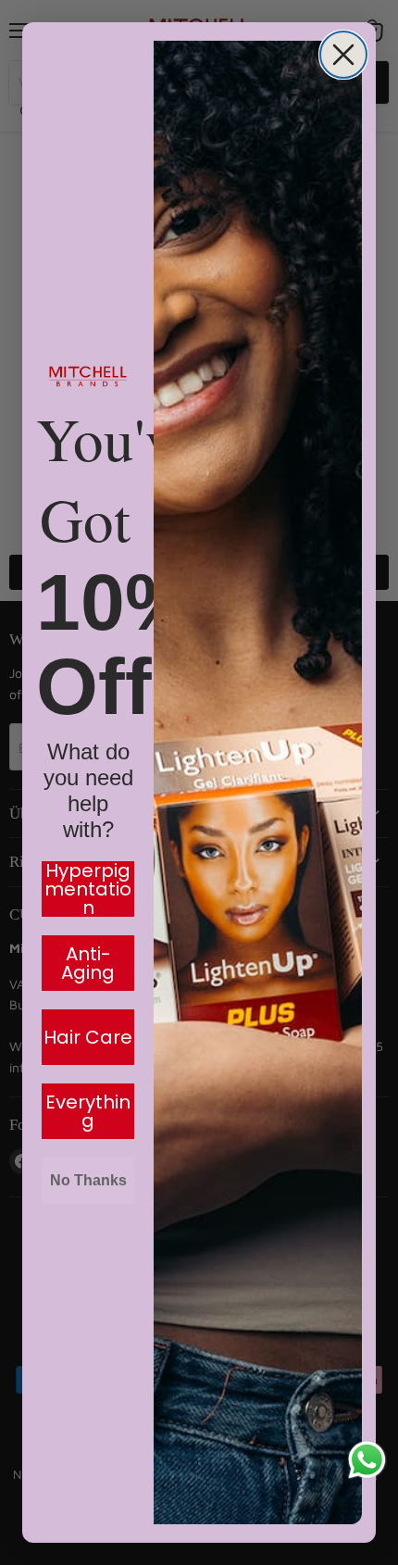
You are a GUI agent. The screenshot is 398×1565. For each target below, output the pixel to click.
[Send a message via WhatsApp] (367, 1460)
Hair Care (88, 1037)
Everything (88, 1111)
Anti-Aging (88, 963)
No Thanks (88, 1180)
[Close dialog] (343, 54)
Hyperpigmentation (87, 889)
